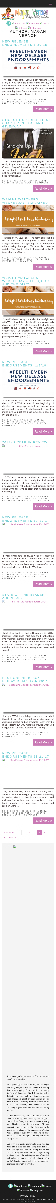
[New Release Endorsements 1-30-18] (28, 61)
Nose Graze (29, 1201)
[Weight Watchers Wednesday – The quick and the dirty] (28, 301)
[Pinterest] (21, 27)
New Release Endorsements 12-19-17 (25, 519)
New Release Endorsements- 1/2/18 (24, 363)
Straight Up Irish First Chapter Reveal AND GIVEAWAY (26, 123)
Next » (12, 837)
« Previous (9, 832)
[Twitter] (44, 23)
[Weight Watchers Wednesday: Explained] (28, 219)
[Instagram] (34, 27)
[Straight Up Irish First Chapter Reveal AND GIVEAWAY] (28, 143)
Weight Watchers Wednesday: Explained (25, 201)
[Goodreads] (18, 23)
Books (20, 101)
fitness (21, 259)
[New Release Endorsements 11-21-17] (28, 773)
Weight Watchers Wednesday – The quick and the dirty (26, 281)
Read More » (43, 108)
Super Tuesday (34, 422)
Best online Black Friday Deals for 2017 (24, 679)
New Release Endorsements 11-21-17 (25, 755)
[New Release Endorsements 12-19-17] (28, 537)
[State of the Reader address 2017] (28, 614)
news (28, 183)
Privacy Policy (27, 1195)
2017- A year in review (24, 442)
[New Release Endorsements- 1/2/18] (28, 382)
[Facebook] (32, 23)
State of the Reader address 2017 (23, 596)
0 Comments (31, 103)
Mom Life (33, 259)
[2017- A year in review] (28, 459)
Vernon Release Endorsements (22, 424)
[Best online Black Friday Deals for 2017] (28, 697)
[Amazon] (8, 23)
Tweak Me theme (45, 1199)
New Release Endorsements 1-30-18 (24, 43)
